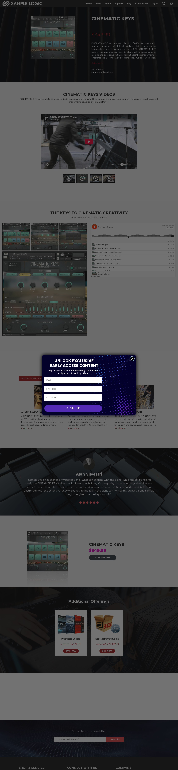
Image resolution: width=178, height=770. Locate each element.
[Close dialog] (132, 359)
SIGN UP (73, 408)
